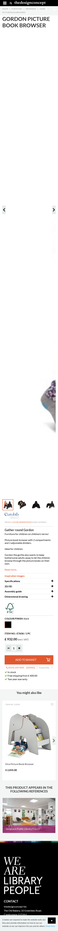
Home (5, 9)
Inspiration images (15, 575)
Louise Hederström (22, 522)
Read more (50, 926)
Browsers (31, 9)
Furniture (16, 9)
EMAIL (31, 667)
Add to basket (26, 659)
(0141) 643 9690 (16, 667)
